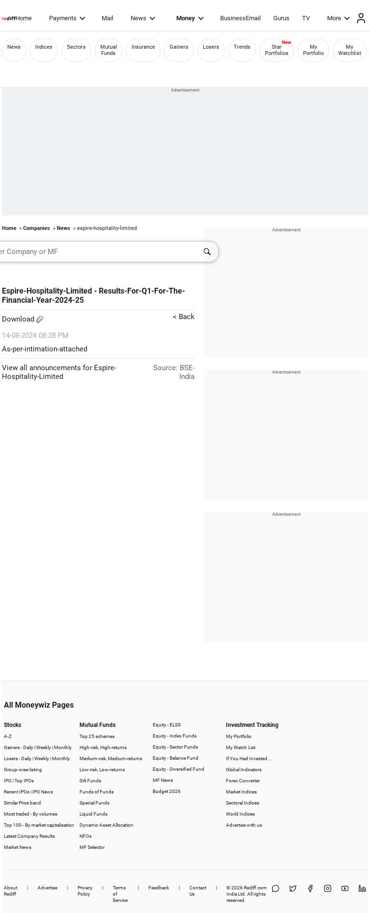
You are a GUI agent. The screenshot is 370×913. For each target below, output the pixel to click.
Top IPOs (24, 781)
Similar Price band (22, 803)
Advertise (47, 888)
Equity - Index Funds (175, 736)
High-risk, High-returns (103, 747)
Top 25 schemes (97, 736)
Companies (36, 228)
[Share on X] (293, 894)
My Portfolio (313, 50)
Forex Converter (243, 781)
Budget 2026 (167, 791)
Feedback (158, 888)
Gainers (179, 47)
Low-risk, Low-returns (102, 769)
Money (185, 18)
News (138, 18)
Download (19, 319)
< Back (184, 316)
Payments (63, 18)
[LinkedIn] (362, 894)
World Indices (240, 814)
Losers (211, 47)
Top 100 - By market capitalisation (39, 825)
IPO (8, 781)
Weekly (43, 747)
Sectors (76, 47)
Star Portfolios (277, 50)
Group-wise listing (23, 769)
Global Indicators (244, 769)
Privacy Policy (85, 891)
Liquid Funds (93, 814)
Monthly (63, 747)
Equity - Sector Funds (175, 747)
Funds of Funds (96, 792)
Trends (242, 47)
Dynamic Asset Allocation (106, 825)
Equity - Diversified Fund (178, 769)
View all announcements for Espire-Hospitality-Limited (59, 372)
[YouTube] (345, 894)
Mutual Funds (108, 50)
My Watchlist (349, 50)
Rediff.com (255, 888)
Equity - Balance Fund (175, 758)
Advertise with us (244, 825)
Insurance (143, 47)
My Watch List (240, 747)
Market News (17, 847)
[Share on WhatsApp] (275, 894)
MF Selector (92, 847)
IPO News (42, 792)
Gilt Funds (90, 781)
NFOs (85, 836)
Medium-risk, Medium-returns (110, 758)
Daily (28, 747)
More (334, 18)
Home (23, 18)
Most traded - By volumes (30, 814)
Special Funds (94, 803)
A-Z (8, 736)
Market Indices (241, 792)
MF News (163, 780)
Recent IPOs (16, 792)
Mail (107, 18)
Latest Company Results (29, 836)
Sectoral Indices (242, 803)
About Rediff (10, 891)
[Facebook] (310, 894)
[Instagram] (327, 894)
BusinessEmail (240, 18)
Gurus (281, 18)
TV (306, 18)
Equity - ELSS (167, 725)
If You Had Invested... (249, 758)
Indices (44, 47)
